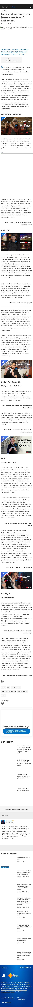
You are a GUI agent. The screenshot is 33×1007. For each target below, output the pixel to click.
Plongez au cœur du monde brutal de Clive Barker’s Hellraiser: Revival (24, 926)
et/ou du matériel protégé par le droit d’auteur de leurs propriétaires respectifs (14, 990)
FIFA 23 (8, 687)
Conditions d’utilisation (8, 998)
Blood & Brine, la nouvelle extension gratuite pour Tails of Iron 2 (24, 913)
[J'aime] (23, 861)
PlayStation (9, 7)
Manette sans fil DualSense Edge (9, 691)
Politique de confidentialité (21, 998)
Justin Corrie (9, 59)
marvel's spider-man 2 (22, 691)
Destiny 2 (4, 687)
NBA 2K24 (4, 695)
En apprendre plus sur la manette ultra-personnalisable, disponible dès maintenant (16, 731)
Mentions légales (6, 1002)
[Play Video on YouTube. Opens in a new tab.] (28, 133)
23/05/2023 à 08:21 (10, 822)
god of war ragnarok (16, 687)
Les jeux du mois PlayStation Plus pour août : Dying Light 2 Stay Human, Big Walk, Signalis (24, 872)
